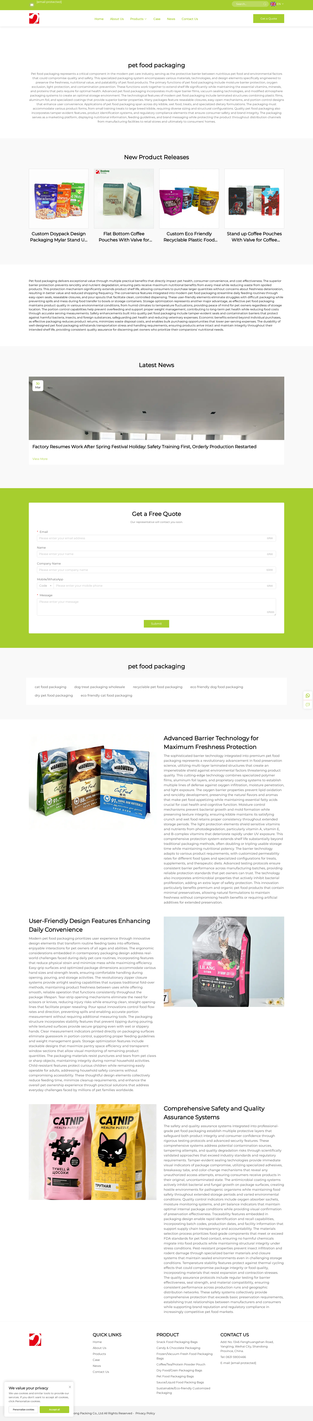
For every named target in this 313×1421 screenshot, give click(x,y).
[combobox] (45, 585)
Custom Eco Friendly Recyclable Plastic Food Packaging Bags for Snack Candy (189, 237)
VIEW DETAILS (58, 198)
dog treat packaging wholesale (99, 687)
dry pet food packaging (54, 695)
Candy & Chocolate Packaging (178, 1348)
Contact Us (190, 19)
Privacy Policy (145, 1413)
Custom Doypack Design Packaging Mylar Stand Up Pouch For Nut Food (58, 237)
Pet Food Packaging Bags (175, 1376)
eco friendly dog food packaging (216, 687)
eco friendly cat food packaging (106, 695)
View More (40, 459)
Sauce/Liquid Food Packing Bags (180, 1382)
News (171, 19)
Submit (156, 623)
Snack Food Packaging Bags (177, 1342)
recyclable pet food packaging (157, 687)
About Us (117, 19)
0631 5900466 (236, 1357)
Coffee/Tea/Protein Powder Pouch (180, 1364)
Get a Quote (268, 18)
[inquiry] (307, 704)
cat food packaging (50, 687)
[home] (34, 18)
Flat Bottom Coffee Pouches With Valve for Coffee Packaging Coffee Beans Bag (124, 237)
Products (136, 19)
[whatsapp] (307, 695)
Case (156, 19)
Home (99, 19)
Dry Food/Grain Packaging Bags (179, 1370)
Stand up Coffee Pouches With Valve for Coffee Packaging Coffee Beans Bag (254, 237)
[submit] (265, 4)
